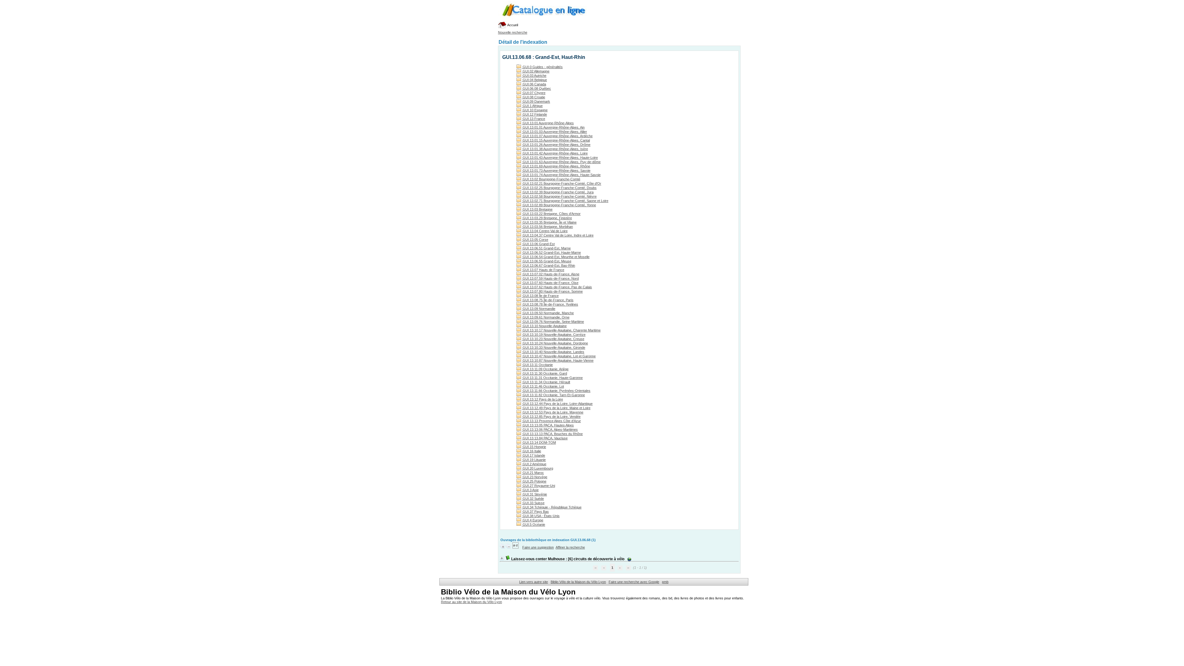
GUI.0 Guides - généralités (542, 67)
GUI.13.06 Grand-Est (538, 244)
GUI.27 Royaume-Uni (538, 485)
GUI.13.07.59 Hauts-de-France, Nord (550, 278)
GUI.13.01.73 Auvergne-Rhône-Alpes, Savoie (556, 170)
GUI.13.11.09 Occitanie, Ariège (545, 369)
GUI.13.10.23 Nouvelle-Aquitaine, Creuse (553, 339)
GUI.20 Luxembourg (537, 468)
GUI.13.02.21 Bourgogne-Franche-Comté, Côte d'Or (561, 183)
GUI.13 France (533, 119)
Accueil (512, 25)
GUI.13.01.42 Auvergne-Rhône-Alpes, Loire (555, 153)
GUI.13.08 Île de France (540, 296)
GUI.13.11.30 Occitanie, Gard (544, 373)
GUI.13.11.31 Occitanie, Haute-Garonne (552, 378)
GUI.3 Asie (530, 490)
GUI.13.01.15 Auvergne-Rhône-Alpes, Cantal (556, 140)
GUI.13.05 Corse (535, 239)
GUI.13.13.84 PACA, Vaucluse (545, 438)
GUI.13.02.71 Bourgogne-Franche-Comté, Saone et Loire (565, 201)
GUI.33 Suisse (533, 503)
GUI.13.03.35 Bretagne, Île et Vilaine (549, 222)
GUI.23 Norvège (534, 477)
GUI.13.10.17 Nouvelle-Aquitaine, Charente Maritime (561, 330)
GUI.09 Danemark (536, 101)
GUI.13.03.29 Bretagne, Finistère (547, 218)
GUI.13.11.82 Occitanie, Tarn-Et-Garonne (553, 395)
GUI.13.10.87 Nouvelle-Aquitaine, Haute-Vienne (558, 360)
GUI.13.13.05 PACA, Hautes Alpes (548, 425)
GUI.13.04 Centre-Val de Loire (545, 231)
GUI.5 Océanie (533, 524)
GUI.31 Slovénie (534, 494)
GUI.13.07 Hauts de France (543, 270)
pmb (665, 582)
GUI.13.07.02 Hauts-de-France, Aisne (550, 274)
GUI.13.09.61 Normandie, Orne (545, 317)
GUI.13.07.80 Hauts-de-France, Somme (552, 291)
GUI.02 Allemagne (535, 71)
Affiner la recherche (570, 547)
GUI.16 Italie (531, 451)
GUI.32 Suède (533, 498)
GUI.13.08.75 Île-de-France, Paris (548, 300)
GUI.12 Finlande (534, 114)
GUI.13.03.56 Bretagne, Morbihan (547, 226)
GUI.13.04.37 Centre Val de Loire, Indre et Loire (558, 235)
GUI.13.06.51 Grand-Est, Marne (546, 248)
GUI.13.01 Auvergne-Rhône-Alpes (548, 123)
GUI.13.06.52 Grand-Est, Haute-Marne (551, 252)
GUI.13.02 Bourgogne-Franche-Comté (551, 179)
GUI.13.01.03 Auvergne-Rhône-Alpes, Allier (554, 132)
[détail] (502, 558)
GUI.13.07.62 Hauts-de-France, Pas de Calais (557, 287)
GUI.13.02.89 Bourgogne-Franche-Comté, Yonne (559, 205)
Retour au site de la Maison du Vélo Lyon (471, 602)
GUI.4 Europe (532, 520)
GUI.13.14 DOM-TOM (539, 442)
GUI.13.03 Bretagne (537, 209)
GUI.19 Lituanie (534, 460)
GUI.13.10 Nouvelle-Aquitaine (544, 326)
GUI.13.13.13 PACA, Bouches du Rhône (552, 434)
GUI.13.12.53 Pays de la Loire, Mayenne (552, 412)
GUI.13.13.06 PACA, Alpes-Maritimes (550, 429)
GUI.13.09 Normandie (538, 308)
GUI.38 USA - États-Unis (541, 516)
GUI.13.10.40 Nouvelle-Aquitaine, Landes (553, 352)
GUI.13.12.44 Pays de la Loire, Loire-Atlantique (557, 403)
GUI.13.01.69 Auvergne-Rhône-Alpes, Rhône (556, 166)
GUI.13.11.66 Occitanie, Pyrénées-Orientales (556, 391)
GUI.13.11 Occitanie (537, 365)
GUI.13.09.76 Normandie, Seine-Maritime (553, 321)
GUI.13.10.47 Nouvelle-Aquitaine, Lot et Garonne (559, 356)
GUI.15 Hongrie (534, 447)
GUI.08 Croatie (533, 97)
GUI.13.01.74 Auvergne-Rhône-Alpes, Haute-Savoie (561, 175)
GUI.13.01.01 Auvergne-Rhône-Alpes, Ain (553, 127)
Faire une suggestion (538, 547)
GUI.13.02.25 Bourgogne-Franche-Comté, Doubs (559, 188)
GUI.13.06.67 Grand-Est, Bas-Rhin (548, 265)
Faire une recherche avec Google (634, 582)
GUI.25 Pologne (534, 481)
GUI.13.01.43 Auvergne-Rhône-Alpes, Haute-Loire (560, 157)
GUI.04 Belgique (534, 80)
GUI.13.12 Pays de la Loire (542, 399)
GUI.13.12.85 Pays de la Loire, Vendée (551, 416)
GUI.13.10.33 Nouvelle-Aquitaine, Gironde (553, 347)
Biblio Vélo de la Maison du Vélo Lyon (578, 582)
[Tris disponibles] (516, 547)
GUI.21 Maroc (533, 473)
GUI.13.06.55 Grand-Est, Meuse (546, 261)
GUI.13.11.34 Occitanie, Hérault (546, 382)
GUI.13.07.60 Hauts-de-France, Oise (550, 283)
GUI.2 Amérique (534, 464)
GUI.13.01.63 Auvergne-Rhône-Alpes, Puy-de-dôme (561, 162)
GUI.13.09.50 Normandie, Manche (548, 313)
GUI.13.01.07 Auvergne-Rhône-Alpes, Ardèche (557, 136)
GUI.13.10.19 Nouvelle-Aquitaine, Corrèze (554, 334)
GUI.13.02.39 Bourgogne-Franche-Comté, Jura (558, 192)
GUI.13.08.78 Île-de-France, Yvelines (550, 304)
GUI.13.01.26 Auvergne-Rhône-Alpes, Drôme (556, 144)
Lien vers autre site (533, 582)
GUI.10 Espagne (535, 110)
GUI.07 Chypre (533, 93)
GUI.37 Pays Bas (535, 511)
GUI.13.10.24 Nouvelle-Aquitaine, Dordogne (555, 343)
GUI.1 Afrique (532, 106)
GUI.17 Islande (533, 455)
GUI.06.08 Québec (536, 88)
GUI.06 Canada (534, 84)
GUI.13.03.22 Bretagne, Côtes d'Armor (551, 214)
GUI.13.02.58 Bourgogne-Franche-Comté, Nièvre (559, 196)
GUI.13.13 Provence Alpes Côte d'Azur (551, 421)
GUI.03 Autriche (534, 75)
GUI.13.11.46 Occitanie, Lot (543, 386)
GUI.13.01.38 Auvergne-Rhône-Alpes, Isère (555, 149)
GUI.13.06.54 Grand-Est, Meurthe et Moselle (556, 257)
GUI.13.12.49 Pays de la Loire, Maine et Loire (556, 408)
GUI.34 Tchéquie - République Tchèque (552, 507)
